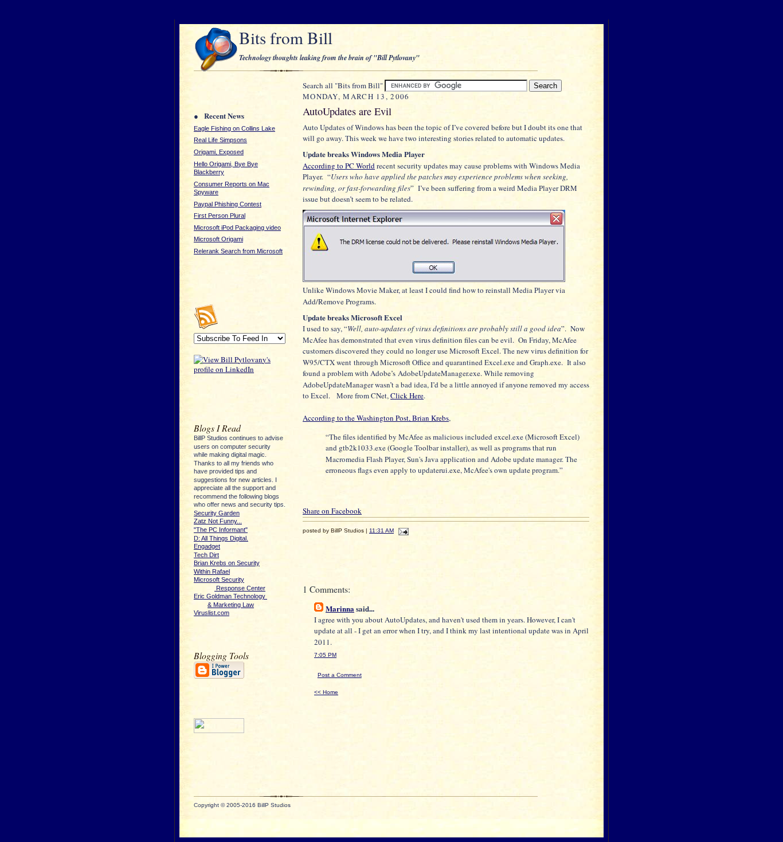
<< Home (326, 692)
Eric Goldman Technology (230, 596)
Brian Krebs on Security (227, 562)
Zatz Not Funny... (218, 521)
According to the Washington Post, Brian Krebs (376, 418)
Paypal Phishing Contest (227, 204)
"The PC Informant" (221, 529)
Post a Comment (340, 675)
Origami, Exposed (219, 151)
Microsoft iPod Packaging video (237, 227)
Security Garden (217, 513)
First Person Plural (219, 215)
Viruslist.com (211, 612)
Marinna (340, 608)
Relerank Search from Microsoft (238, 251)
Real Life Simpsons (220, 139)
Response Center (239, 588)
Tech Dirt (206, 554)
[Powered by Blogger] (219, 676)
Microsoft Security (219, 579)
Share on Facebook (332, 511)
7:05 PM (325, 655)
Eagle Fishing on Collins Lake (234, 128)
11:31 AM (381, 530)
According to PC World (339, 165)
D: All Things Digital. (221, 538)
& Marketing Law (231, 604)
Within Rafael (212, 571)
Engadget (207, 546)
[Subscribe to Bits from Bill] (206, 327)
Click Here (407, 395)
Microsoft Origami (218, 239)
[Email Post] (402, 530)
